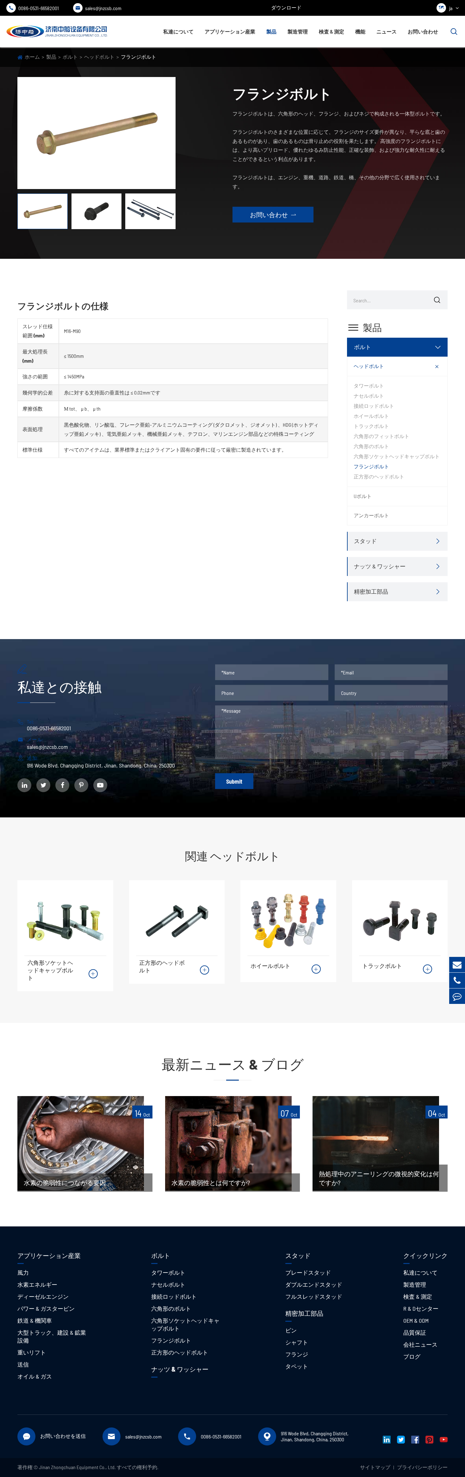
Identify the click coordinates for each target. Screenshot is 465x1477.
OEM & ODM (416, 1320)
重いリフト (31, 1352)
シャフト (296, 1342)
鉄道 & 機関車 (34, 1320)
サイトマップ (375, 1467)
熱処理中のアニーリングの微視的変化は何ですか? (379, 1178)
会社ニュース (420, 1344)
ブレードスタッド (308, 1272)
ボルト (70, 57)
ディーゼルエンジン (43, 1296)
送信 (23, 1364)
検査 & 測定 (331, 31)
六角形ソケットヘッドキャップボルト (397, 456)
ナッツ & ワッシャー (380, 566)
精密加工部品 (371, 591)
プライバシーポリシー (422, 1467)
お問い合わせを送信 (63, 1436)
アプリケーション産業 (230, 31)
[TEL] (457, 980)
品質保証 (414, 1332)
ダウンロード (286, 7)
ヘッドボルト (99, 57)
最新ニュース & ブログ (233, 1064)
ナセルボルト (369, 396)
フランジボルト (138, 57)
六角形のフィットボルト (381, 436)
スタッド (365, 540)
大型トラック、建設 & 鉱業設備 (51, 1336)
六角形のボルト (371, 446)
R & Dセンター (420, 1308)
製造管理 (298, 31)
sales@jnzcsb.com (98, 8)
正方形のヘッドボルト (379, 476)
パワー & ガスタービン (46, 1308)
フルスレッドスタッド (313, 1296)
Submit (234, 781)
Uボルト (363, 496)
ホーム (32, 57)
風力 (23, 1272)
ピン (291, 1330)
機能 (360, 31)
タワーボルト (369, 386)
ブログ (411, 1356)
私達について (178, 31)
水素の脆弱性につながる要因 (65, 1182)
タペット (296, 1366)
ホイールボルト (371, 416)
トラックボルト (371, 426)
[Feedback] (457, 996)
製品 (271, 31)
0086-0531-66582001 (34, 8)
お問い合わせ (423, 31)
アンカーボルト (371, 515)
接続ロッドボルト (374, 406)
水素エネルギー (37, 1284)
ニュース (386, 31)
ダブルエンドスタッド (313, 1284)
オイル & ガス (34, 1376)
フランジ (296, 1354)
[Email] (457, 964)
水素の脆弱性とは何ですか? (210, 1182)
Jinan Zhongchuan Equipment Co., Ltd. (77, 1467)
